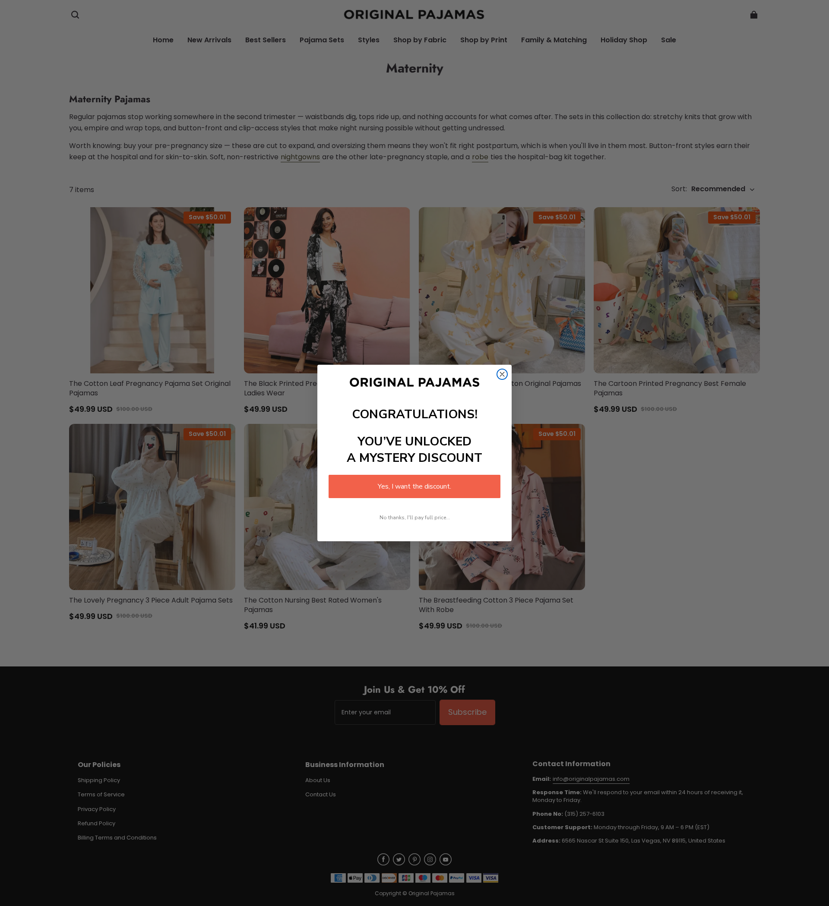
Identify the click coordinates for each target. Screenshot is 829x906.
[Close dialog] (502, 374)
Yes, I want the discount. (414, 486)
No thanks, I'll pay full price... (415, 517)
